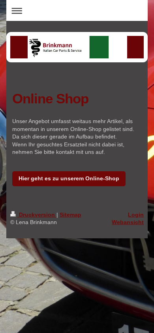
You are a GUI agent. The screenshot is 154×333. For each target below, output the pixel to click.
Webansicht (128, 222)
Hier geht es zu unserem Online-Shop (69, 178)
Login (136, 214)
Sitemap (70, 214)
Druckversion (36, 214)
